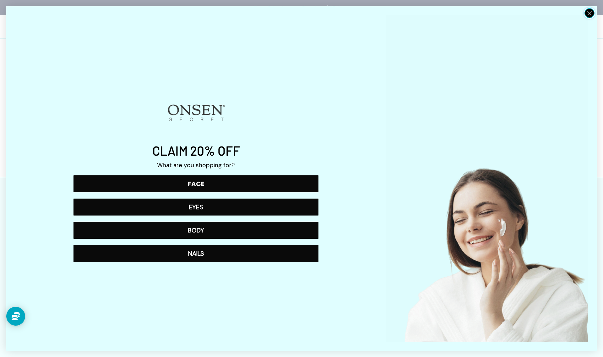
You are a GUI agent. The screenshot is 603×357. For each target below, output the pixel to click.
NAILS (196, 253)
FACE (196, 183)
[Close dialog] (589, 13)
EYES (196, 207)
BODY (196, 230)
